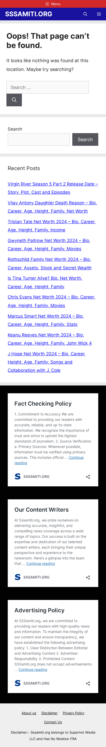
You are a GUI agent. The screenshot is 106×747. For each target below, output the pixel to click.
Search (15, 129)
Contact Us (53, 722)
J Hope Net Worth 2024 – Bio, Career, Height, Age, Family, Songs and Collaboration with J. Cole (47, 362)
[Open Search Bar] (85, 14)
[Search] (14, 100)
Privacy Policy (73, 713)
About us (29, 713)
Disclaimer (49, 713)
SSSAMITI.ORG (28, 14)
